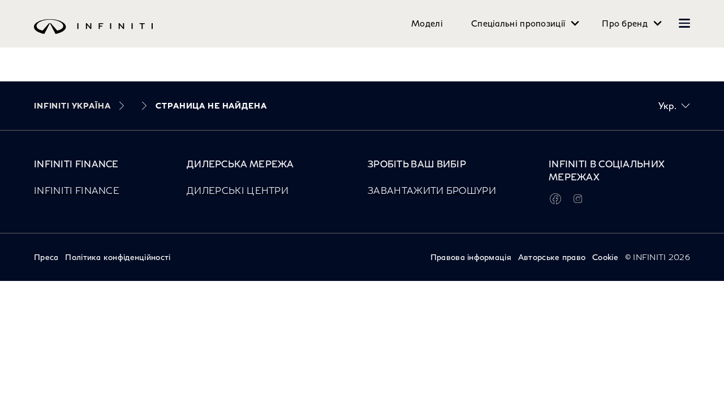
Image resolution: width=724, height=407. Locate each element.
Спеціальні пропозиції (518, 23)
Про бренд (625, 23)
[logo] (339, 34)
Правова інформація (470, 257)
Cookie (605, 257)
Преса (46, 257)
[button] (684, 23)
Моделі (427, 23)
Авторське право (551, 257)
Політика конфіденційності (117, 257)
